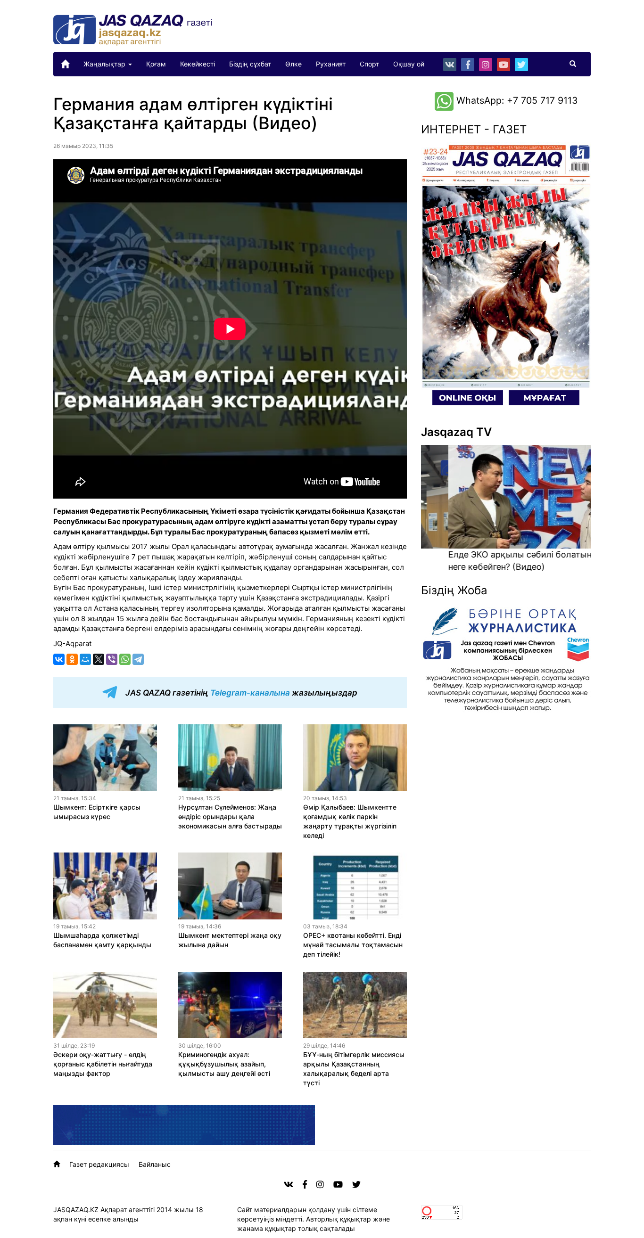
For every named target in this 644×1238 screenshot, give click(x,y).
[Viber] (111, 659)
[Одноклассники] (72, 659)
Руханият (331, 64)
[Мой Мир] (85, 659)
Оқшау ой (408, 64)
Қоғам (156, 64)
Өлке (293, 64)
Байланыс (155, 1164)
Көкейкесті (197, 64)
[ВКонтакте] (59, 659)
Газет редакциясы (99, 1164)
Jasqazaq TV (456, 432)
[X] (98, 659)
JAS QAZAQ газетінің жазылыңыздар (240, 692)
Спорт (369, 64)
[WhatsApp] (125, 659)
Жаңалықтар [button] (105, 64)
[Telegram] (138, 659)
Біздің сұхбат (250, 64)
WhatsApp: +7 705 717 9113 (516, 100)
